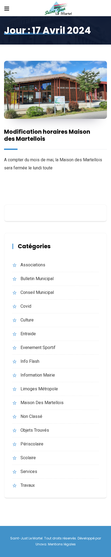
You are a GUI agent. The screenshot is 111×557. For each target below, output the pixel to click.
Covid (25, 306)
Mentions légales (62, 544)
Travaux (27, 485)
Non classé (31, 416)
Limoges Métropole (39, 388)
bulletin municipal (37, 278)
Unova (41, 544)
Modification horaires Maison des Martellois (47, 135)
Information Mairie (37, 375)
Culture (27, 320)
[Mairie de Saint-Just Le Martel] (58, 8)
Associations (32, 264)
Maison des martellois (42, 402)
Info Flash (29, 361)
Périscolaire (31, 444)
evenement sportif (38, 347)
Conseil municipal (37, 292)
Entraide (28, 333)
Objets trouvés (34, 430)
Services (28, 471)
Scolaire (28, 457)
